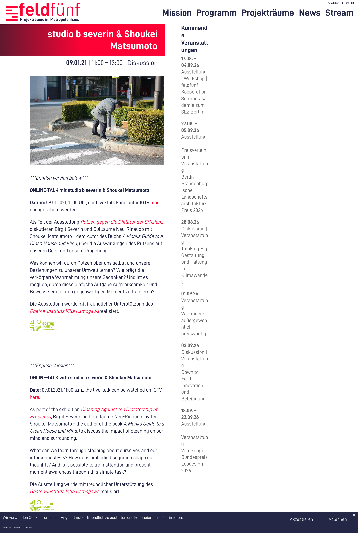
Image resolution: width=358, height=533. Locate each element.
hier (154, 202)
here (34, 397)
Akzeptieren (301, 519)
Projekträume (268, 13)
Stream (339, 13)
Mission (177, 13)
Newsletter (333, 3)
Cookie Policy (7, 527)
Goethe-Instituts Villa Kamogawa (64, 311)
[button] (353, 515)
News (309, 13)
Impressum (28, 527)
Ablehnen (338, 519)
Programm (216, 13)
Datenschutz (18, 527)
